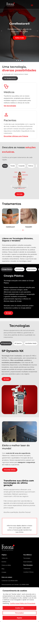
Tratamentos (26, 568)
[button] (1, 31)
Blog (3, 569)
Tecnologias (26, 558)
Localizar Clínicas (28, 572)
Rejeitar (19, 618)
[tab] (5, 166)
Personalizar (19, 613)
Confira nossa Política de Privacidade (22, 603)
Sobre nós (4, 558)
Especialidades (27, 561)
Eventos (4, 561)
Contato (4, 572)
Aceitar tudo (19, 608)
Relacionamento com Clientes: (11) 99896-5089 (15, 584)
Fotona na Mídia (6, 565)
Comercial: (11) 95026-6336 (10, 580)
